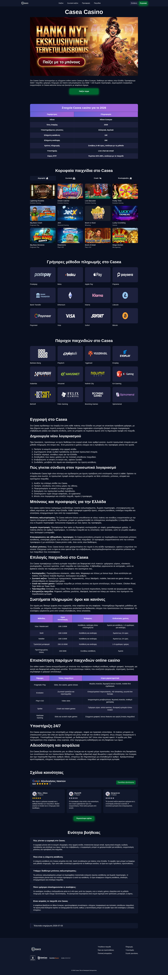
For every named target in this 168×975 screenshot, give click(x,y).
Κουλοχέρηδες (123, 178)
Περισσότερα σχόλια (84, 818)
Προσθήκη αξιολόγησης (126, 782)
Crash (96, 178)
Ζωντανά (68, 178)
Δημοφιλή (41, 178)
